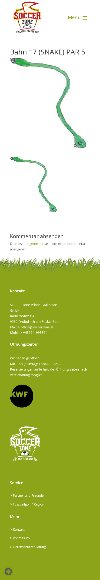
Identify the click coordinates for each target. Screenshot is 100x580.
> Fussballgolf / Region (27, 504)
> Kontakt (17, 529)
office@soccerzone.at (37, 327)
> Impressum (20, 538)
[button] (8, 571)
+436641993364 (35, 332)
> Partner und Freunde (27, 495)
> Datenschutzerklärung (28, 547)
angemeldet (34, 243)
